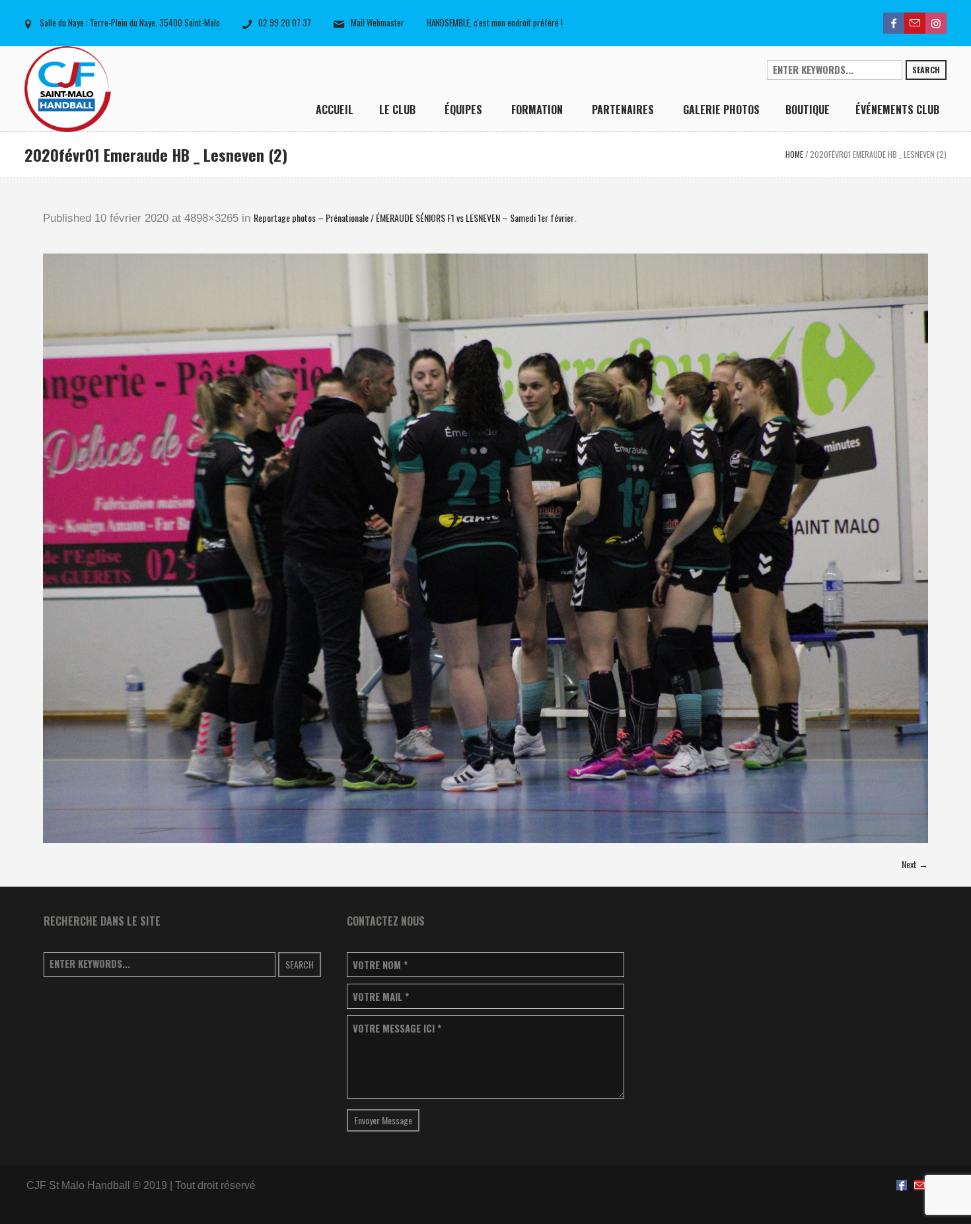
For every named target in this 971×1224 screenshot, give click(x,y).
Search (926, 69)
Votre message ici (397, 1028)
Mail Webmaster (377, 22)
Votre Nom (380, 965)
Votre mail (381, 996)
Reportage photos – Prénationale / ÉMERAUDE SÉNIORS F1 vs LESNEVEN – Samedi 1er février (414, 217)
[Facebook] (893, 23)
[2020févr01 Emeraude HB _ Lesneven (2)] (485, 548)
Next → (915, 864)
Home (794, 154)
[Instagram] (936, 23)
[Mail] (914, 23)
